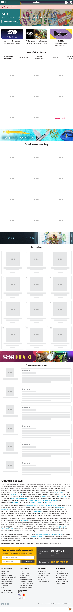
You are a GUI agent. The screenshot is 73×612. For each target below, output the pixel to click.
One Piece (48, 502)
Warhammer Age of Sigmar (48, 505)
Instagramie (46, 534)
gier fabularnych (37, 511)
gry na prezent (59, 492)
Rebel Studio (42, 577)
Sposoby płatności (7, 581)
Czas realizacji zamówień (8, 577)
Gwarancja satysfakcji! (26, 579)
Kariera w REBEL (60, 583)
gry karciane (15, 502)
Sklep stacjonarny (25, 577)
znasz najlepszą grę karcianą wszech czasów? (21, 17)
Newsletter (59, 571)
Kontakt (3, 573)
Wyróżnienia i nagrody (26, 575)
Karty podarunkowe (62, 573)
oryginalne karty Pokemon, (36, 500)
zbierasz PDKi (25, 521)
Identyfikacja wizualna (26, 587)
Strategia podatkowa (62, 581)
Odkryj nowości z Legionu (36, 41)
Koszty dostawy (6, 571)
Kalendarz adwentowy (26, 583)
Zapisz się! (28, 561)
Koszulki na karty (43, 571)
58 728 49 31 (58, 551)
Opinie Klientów (24, 573)
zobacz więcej (60, 118)
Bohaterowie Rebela (26, 581)
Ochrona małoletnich (26, 585)
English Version (42, 579)
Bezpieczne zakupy (7, 579)
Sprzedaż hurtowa (43, 575)
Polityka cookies (61, 579)
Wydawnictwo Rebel (44, 573)
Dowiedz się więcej (9, 21)
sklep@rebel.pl (60, 561)
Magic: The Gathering (50, 500)
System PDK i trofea (61, 575)
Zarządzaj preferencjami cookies (70, 608)
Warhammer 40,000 (32, 505)
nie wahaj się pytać (16, 494)
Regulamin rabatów (7, 583)
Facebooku (39, 534)
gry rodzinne (62, 496)
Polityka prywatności (45, 604)
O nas (21, 571)
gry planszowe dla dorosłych (19, 498)
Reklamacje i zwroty (7, 575)
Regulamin (56, 604)
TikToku (53, 534)
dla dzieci (44, 496)
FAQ (2, 587)
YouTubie (59, 534)
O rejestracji (4, 585)
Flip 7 (4, 13)
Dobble (61, 41)
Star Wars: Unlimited (36, 502)
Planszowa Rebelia (43, 581)
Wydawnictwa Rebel (36, 536)
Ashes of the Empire (12, 41)
